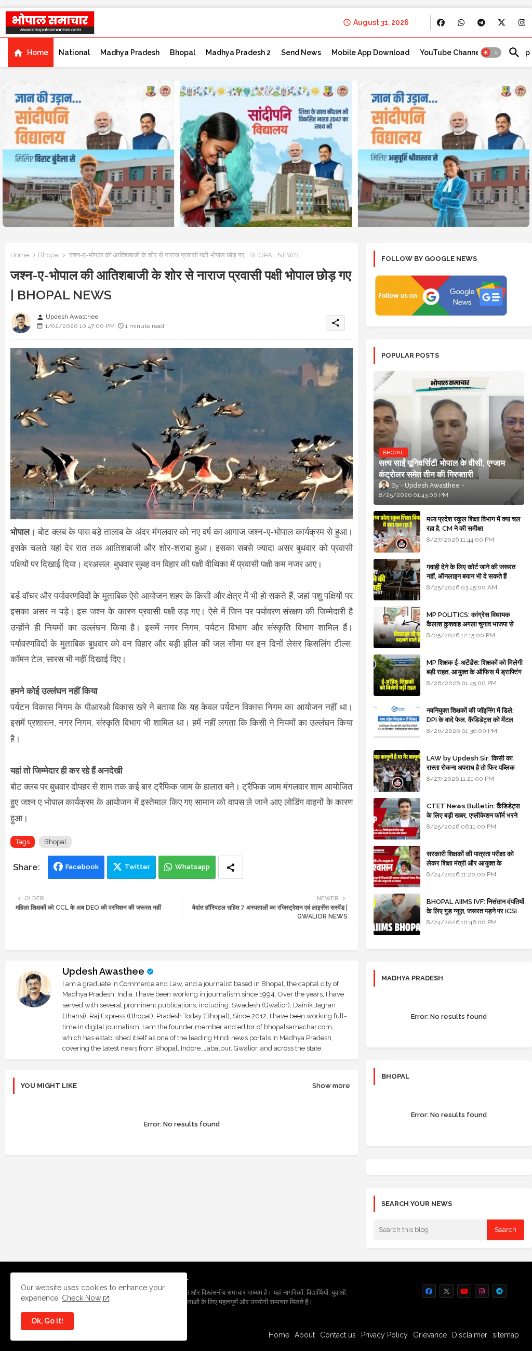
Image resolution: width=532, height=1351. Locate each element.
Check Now (81, 1298)
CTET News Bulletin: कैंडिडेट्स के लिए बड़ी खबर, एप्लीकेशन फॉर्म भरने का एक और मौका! (473, 815)
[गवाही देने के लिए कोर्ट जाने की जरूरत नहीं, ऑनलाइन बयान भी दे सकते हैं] (397, 579)
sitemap (506, 1335)
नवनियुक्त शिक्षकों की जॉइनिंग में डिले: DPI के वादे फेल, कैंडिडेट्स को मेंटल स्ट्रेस (470, 719)
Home (37, 52)
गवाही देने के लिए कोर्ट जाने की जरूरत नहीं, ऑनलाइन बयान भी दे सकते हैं (471, 571)
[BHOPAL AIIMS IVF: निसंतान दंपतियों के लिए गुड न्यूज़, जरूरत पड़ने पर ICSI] (397, 914)
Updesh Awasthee (103, 971)
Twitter (137, 867)
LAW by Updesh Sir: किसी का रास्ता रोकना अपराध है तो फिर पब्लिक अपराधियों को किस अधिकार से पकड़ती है (475, 767)
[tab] (31, 52)
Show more (331, 1086)
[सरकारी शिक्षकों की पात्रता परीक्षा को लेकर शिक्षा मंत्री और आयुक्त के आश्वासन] (397, 866)
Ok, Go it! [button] (47, 1321)
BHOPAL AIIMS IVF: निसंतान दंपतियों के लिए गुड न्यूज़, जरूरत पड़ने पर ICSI (475, 906)
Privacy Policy (384, 1335)
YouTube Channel (451, 52)
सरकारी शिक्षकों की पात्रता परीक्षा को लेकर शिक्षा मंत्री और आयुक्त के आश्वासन (470, 863)
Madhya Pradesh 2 (238, 52)
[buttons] (440, 23)
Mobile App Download (370, 52)
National (74, 52)
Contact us (338, 1335)
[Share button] (230, 867)
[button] (491, 52)
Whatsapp (192, 867)
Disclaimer (469, 1335)
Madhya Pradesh (129, 52)
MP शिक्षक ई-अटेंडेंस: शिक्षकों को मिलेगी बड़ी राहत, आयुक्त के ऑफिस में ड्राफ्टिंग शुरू (475, 672)
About (305, 1335)
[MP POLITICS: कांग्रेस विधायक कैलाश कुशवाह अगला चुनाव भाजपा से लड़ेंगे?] (397, 627)
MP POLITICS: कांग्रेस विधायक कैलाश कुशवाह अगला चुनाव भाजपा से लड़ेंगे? (470, 624)
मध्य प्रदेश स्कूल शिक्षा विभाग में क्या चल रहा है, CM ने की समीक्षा (474, 523)
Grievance (430, 1335)
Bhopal (182, 52)
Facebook (82, 867)
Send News (301, 52)
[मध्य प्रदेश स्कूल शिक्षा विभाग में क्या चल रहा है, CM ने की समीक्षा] (397, 532)
